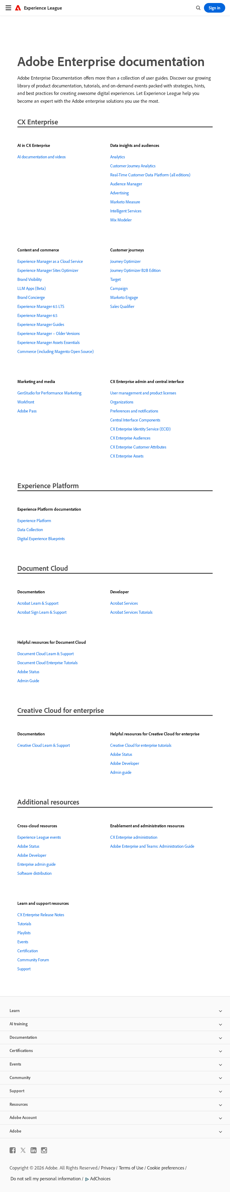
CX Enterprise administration (133, 837)
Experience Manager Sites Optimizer (47, 270)
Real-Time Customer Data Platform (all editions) (150, 175)
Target (115, 279)
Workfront (25, 402)
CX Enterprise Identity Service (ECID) (140, 429)
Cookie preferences (165, 1168)
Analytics (117, 157)
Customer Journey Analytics (132, 166)
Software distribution (34, 873)
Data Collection (30, 529)
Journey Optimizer (125, 261)
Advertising (119, 193)
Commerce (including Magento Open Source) (55, 351)
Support (24, 969)
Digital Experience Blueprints (41, 538)
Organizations (121, 402)
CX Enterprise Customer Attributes (138, 447)
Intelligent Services (125, 211)
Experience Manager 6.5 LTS (40, 306)
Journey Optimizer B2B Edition (135, 270)
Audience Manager (126, 184)
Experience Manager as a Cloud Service (50, 261)
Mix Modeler (120, 220)
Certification (27, 950)
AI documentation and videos (41, 157)
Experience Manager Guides (40, 324)
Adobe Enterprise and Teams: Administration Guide (152, 846)
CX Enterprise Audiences (130, 438)
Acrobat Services (124, 603)
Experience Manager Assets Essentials (48, 342)
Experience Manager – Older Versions (48, 333)
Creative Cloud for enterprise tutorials (140, 745)
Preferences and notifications (134, 411)
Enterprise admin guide (36, 864)
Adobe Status (28, 671)
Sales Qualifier (122, 306)
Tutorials (24, 923)
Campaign (119, 288)
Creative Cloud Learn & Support (43, 745)
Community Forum (33, 959)
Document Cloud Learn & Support (45, 653)
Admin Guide (28, 680)
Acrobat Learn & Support (37, 603)
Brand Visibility (29, 279)
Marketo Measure (125, 202)
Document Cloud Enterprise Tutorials (47, 662)
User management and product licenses (143, 393)
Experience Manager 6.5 (37, 315)
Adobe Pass (27, 411)
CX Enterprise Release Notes (40, 914)
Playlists (24, 932)
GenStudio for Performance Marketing (49, 393)
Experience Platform (34, 520)
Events (22, 941)
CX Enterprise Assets (126, 456)
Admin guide (120, 772)
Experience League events (39, 837)
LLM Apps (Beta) (31, 288)
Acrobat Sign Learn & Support (41, 612)
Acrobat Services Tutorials (131, 612)
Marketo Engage (124, 297)
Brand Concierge (31, 297)
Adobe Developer (124, 763)
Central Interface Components (135, 420)
